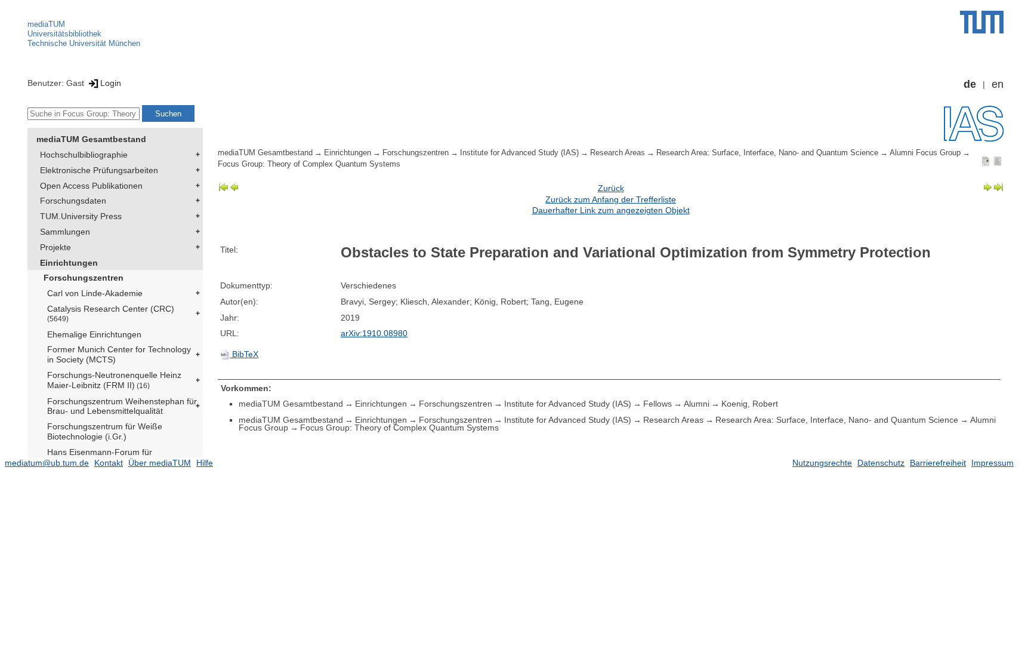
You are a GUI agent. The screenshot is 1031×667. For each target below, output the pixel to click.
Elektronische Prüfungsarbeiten (99, 170)
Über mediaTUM (159, 463)
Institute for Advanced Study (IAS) (519, 153)
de (970, 84)
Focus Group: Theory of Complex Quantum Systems (309, 164)
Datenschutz (881, 463)
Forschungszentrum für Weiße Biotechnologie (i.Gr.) (104, 431)
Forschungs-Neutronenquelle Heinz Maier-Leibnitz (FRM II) (114, 380)
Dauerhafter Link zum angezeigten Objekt (611, 210)
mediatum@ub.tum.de (47, 463)
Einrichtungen (69, 263)
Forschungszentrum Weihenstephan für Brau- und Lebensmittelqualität (122, 406)
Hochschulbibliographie (84, 154)
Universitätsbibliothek (64, 33)
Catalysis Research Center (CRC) (110, 313)
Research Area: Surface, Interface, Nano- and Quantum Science (767, 153)
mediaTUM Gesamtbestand (91, 139)
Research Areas (617, 153)
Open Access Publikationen (91, 185)
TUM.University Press (81, 216)
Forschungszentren (84, 277)
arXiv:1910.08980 (374, 333)
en (998, 84)
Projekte (55, 247)
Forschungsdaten (73, 200)
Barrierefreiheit (938, 463)
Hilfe (204, 463)
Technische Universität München (83, 43)
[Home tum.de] (982, 22)
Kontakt (108, 463)
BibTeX (244, 354)
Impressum (992, 463)
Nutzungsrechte (822, 463)
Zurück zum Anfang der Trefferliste (610, 199)
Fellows (657, 403)
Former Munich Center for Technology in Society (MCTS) (119, 354)
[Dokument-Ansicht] (986, 160)
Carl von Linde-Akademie (95, 293)
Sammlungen (65, 231)
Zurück (611, 188)
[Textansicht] (998, 160)
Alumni (696, 403)
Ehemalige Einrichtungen (94, 334)
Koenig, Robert (749, 403)
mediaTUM (46, 24)
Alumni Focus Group (925, 153)
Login (110, 83)
